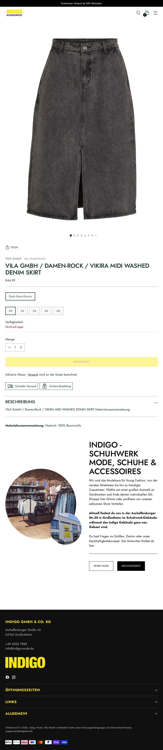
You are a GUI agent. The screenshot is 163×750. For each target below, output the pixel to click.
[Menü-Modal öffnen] (155, 13)
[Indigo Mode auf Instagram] (14, 678)
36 (22, 311)
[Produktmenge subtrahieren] (21, 347)
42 (46, 311)
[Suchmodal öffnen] (138, 13)
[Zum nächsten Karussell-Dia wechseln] (154, 596)
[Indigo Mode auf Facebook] (7, 678)
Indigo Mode (35, 727)
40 (58, 311)
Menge (10, 339)
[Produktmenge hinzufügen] (9, 347)
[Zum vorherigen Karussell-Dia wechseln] (145, 596)
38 (10, 311)
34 (34, 311)
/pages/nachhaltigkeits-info (19, 731)
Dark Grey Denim (20, 296)
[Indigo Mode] (14, 12)
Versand (33, 374)
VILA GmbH (13, 258)
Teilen (14, 247)
